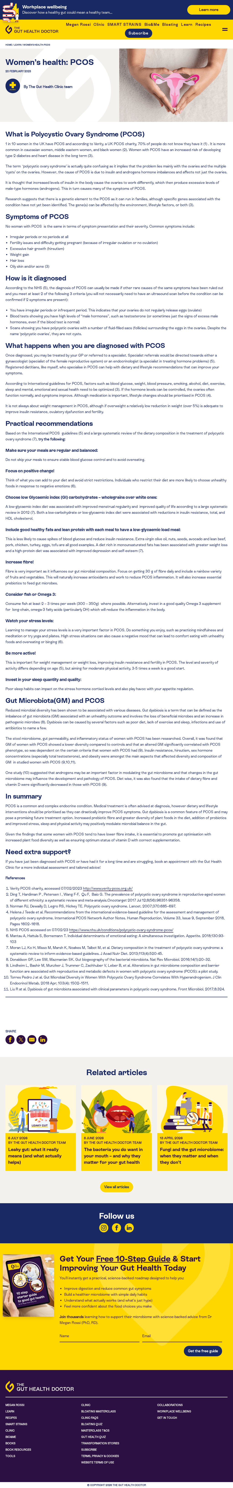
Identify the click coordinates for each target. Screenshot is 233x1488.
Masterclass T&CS (95, 1430)
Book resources (18, 1449)
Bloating (170, 24)
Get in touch (167, 1417)
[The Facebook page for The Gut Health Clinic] (116, 1227)
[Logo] (31, 29)
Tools (10, 1456)
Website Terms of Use (97, 1462)
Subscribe (138, 33)
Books (10, 1443)
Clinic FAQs (89, 1417)
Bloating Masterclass (98, 1411)
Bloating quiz (91, 1424)
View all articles (116, 1187)
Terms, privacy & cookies (100, 1456)
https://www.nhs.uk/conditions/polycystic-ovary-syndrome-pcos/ (121, 930)
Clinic (99, 24)
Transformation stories (100, 1443)
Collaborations (170, 1405)
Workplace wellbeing (174, 1411)
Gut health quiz (93, 1437)
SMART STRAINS (124, 24)
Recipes (203, 24)
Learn (187, 24)
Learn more (208, 10)
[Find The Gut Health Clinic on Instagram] (103, 1227)
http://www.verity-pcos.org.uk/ (108, 888)
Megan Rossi (78, 24)
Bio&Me (152, 24)
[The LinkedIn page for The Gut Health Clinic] (129, 1227)
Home (8, 45)
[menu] (225, 29)
